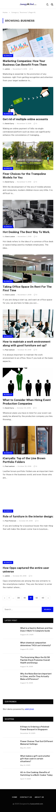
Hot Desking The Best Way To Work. (26, 232)
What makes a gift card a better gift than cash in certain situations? (35, 758)
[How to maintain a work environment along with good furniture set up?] (28, 323)
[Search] (51, 4)
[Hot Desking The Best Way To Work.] (28, 214)
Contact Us (26, 797)
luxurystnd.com (36, 804)
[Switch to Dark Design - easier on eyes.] (47, 4)
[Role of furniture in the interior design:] (28, 498)
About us (39, 797)
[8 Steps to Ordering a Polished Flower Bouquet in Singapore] (10, 730)
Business (8, 55)
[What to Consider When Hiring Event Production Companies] (28, 382)
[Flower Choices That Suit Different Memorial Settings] (10, 745)
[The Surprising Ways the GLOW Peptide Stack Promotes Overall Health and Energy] (10, 661)
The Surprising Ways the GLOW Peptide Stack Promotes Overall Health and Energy (35, 660)
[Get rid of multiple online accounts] (28, 101)
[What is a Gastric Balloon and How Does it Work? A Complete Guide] (10, 631)
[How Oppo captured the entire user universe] (28, 550)
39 (18, 598)
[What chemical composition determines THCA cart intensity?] (10, 646)
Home (14, 797)
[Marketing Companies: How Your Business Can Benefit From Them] (28, 43)
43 (43, 598)
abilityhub (29, 709)
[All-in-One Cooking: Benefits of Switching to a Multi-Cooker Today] (10, 776)
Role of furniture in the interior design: (28, 516)
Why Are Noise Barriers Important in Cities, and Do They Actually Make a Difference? (36, 676)
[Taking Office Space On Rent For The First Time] (28, 269)
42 (36, 598)
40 (25, 598)
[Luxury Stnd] (28, 4)
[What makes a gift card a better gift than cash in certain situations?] (10, 759)
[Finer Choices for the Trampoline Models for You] (28, 156)
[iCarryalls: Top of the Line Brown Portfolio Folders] (28, 440)
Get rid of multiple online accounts (25, 119)
